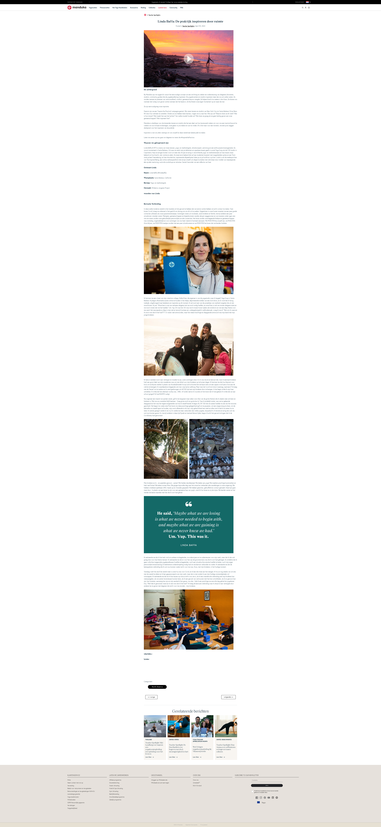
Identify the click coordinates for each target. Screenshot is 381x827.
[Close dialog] (210, 397)
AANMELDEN (190, 427)
